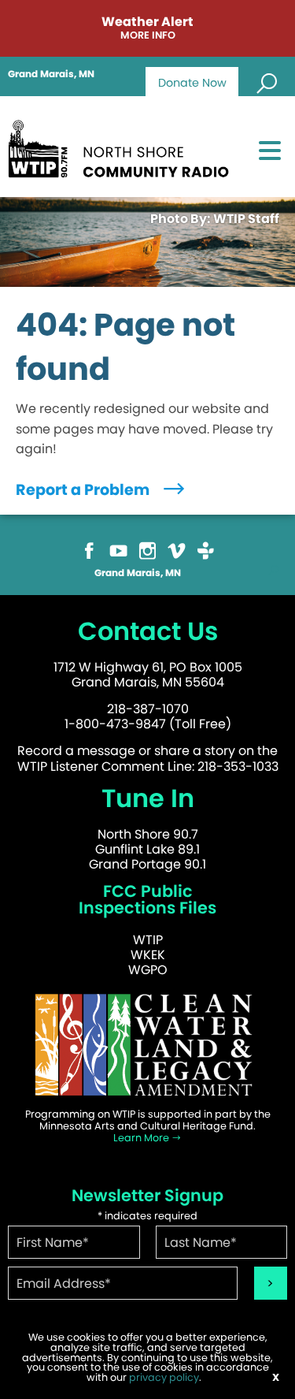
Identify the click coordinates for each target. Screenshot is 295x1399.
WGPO (148, 970)
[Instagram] (147, 549)
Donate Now (192, 83)
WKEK (148, 955)
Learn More (142, 1138)
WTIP (148, 940)
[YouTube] (118, 549)
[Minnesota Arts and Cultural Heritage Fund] (147, 1044)
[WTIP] (123, 146)
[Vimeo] (177, 549)
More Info (147, 36)
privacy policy (164, 1377)
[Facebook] (89, 549)
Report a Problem (84, 489)
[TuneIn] (206, 549)
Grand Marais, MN (51, 74)
